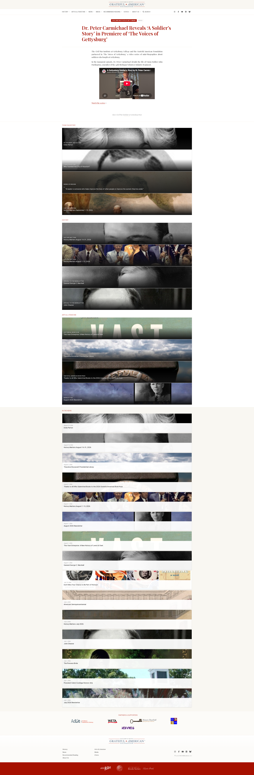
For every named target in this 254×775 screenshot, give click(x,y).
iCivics (126, 12)
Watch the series (98, 103)
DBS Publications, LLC (185, 755)
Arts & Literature (78, 12)
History (65, 12)
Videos (140, 20)
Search (147, 12)
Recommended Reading (112, 12)
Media (98, 12)
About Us (135, 12)
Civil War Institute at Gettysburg (124, 20)
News (91, 12)
